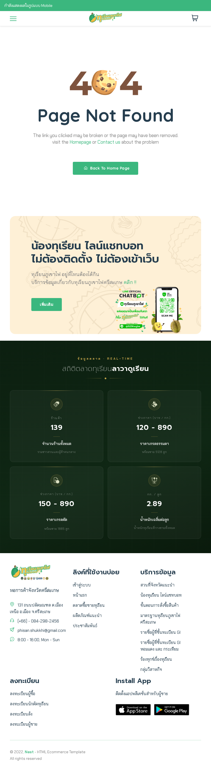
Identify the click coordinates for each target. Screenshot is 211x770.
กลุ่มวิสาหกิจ (151, 669)
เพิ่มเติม (46, 304)
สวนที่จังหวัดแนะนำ (157, 585)
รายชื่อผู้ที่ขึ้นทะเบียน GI (160, 632)
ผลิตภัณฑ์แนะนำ (87, 615)
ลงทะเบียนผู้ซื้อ (22, 694)
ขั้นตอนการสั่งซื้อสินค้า (159, 605)
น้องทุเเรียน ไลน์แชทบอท (161, 595)
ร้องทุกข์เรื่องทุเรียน (156, 659)
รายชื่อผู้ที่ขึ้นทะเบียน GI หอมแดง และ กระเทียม (160, 646)
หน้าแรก (80, 595)
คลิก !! (130, 282)
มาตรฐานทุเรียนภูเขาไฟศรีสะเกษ (160, 619)
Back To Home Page (109, 168)
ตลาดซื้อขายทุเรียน (89, 605)
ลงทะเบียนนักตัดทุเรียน (29, 704)
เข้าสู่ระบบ (82, 585)
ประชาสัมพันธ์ (85, 626)
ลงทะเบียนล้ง (21, 714)
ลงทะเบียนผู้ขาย (23, 724)
